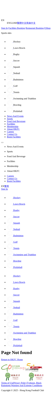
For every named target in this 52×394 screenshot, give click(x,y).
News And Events (15, 116)
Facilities (11, 124)
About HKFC (13, 129)
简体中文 (31, 23)
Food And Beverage (16, 121)
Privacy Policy (20, 383)
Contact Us (12, 134)
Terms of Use (7, 383)
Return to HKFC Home (12, 359)
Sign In (4, 28)
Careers (10, 131)
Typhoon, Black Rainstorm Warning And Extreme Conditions (21, 384)
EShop (47, 28)
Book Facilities (14, 137)
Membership (12, 126)
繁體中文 (21, 23)
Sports (10, 118)
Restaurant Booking (35, 28)
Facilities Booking (16, 28)
